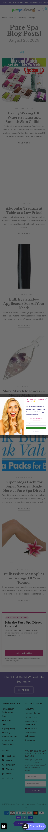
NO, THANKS (36, 431)
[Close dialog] (46, 399)
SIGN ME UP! (36, 428)
